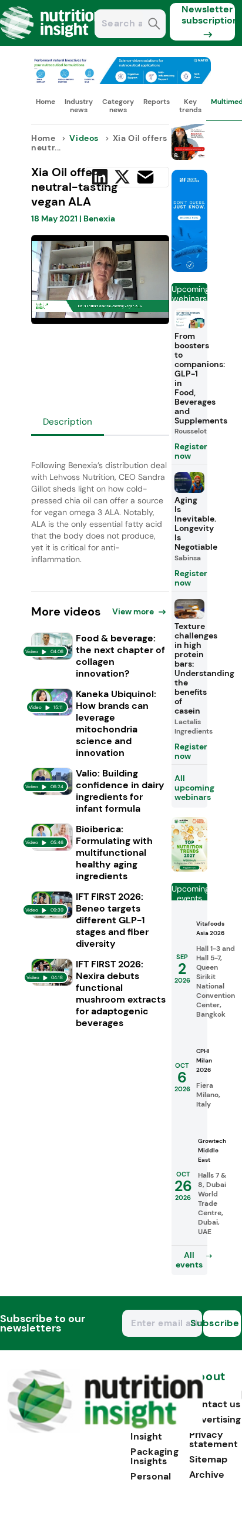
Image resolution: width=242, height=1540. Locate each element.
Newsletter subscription (208, 15)
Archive (206, 1474)
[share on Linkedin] (100, 177)
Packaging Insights (154, 1456)
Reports (156, 101)
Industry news (79, 105)
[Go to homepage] (105, 1429)
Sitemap (208, 1459)
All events (189, 1259)
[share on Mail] (145, 177)
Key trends (190, 105)
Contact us (214, 1404)
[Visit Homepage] (51, 42)
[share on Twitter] (122, 177)
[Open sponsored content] (120, 80)
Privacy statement (213, 1439)
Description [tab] (67, 422)
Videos (84, 138)
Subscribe (221, 1323)
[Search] (154, 24)
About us (207, 1382)
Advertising (215, 1419)
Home (45, 101)
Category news (118, 105)
